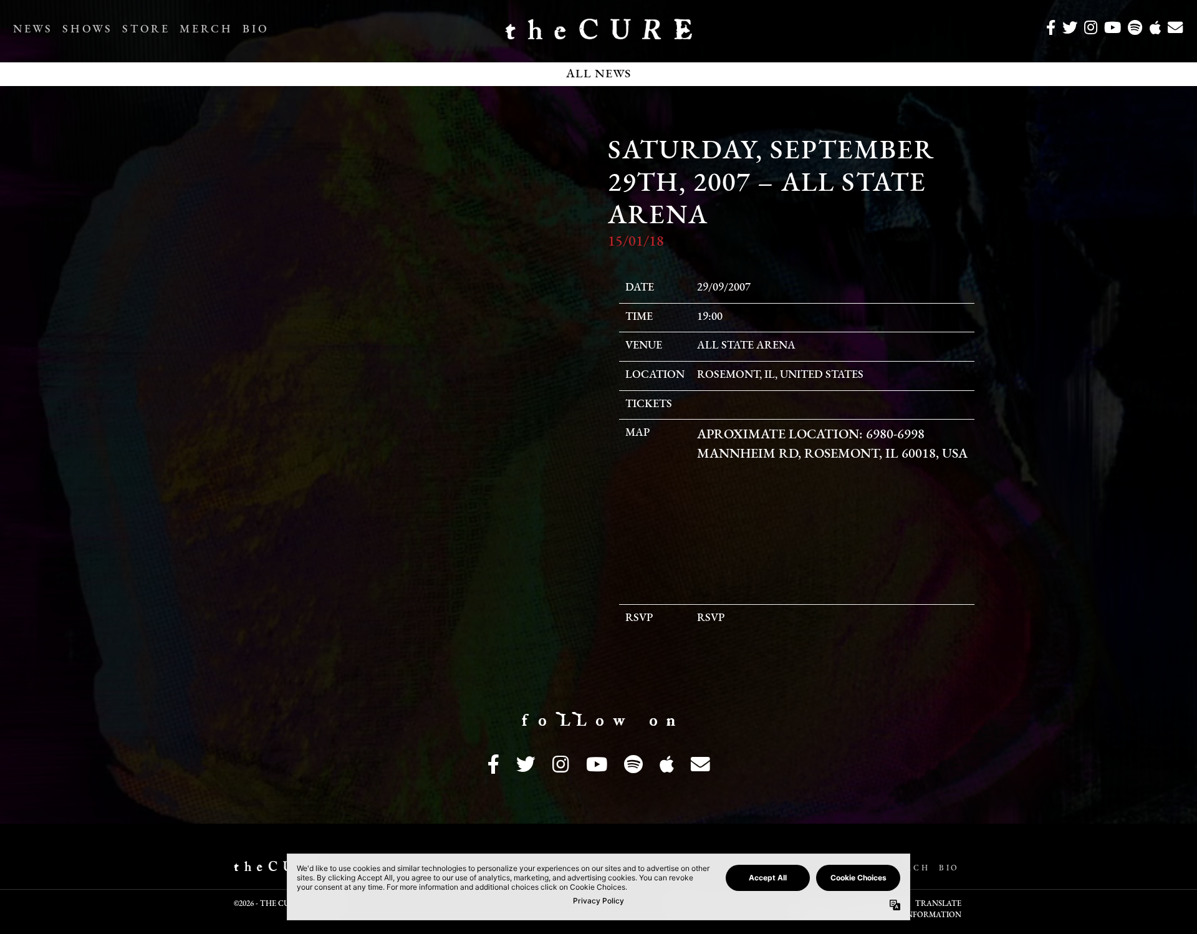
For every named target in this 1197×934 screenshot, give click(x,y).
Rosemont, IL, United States (780, 375)
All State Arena (746, 346)
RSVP (710, 618)
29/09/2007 (724, 288)
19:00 (710, 317)
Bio (256, 30)
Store (146, 30)
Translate (938, 904)
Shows (87, 30)
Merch (206, 30)
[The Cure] (598, 34)
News (32, 30)
